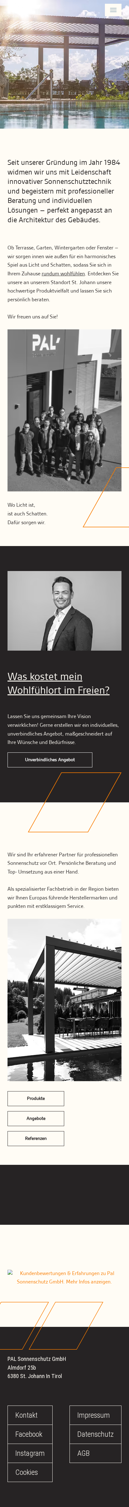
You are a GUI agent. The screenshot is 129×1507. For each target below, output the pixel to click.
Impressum (93, 1415)
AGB (83, 1453)
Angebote (36, 1118)
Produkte (36, 1098)
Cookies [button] (26, 1472)
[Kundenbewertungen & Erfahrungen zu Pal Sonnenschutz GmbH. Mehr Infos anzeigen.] (64, 1278)
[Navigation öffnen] (113, 10)
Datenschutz (95, 1434)
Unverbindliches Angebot (50, 759)
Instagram (30, 1453)
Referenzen (36, 1138)
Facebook (28, 1434)
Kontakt (26, 1415)
